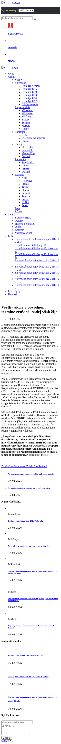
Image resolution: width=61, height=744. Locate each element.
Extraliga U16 (29, 88)
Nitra (24, 177)
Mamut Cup (28, 153)
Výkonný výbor (23, 232)
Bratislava (27, 180)
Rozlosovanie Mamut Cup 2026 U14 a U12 (25, 521)
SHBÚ (12, 214)
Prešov (25, 183)
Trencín (26, 196)
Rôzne (25, 128)
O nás (18, 226)
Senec (25, 205)
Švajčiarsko (28, 162)
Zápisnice (20, 131)
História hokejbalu (25, 223)
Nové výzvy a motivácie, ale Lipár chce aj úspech (28, 546)
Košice (25, 202)
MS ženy (26, 116)
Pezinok (26, 193)
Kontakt (12, 294)
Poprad (25, 199)
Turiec (25, 186)
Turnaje (26, 122)
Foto (17, 208)
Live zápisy (14, 291)
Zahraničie (20, 159)
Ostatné (26, 141)
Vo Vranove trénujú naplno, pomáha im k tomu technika (31, 474)
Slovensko (20, 82)
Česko (25, 165)
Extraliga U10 (29, 95)
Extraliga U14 (29, 98)
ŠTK (24, 134)
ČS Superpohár (30, 104)
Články (12, 76)
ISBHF (25, 168)
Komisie (19, 229)
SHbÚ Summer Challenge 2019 (32, 245)
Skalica (25, 190)
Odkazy (19, 220)
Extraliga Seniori (31, 85)
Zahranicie (27, 150)
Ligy (10, 235)
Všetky (19, 79)
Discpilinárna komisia (33, 137)
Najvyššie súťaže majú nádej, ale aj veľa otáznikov (29, 488)
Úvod (11, 73)
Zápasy (25, 119)
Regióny (19, 174)
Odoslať (7, 738)
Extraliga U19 (29, 92)
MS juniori (27, 113)
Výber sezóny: (9, 10)
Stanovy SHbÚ (23, 217)
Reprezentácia (22, 107)
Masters (26, 125)
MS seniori (27, 110)
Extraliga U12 (29, 101)
